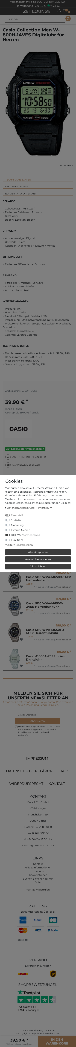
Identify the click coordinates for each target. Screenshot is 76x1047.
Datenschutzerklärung (30, 771)
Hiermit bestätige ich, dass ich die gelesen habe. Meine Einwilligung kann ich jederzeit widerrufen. (39, 731)
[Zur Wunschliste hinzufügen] (21, 586)
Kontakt (56, 784)
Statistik (16, 520)
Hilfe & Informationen (38, 867)
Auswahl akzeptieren (38, 559)
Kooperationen (38, 875)
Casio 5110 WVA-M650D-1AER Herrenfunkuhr (48, 578)
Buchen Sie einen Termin (38, 878)
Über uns (38, 871)
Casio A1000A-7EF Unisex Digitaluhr (45, 658)
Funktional (17, 540)
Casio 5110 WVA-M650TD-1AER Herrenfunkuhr (45, 631)
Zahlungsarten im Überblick (38, 911)
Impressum (37, 758)
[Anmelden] (59, 10)
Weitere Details (16, 186)
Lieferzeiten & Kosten (38, 965)
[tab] (38, 178)
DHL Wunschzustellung (25, 535)
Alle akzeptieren (38, 552)
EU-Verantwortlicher (21, 193)
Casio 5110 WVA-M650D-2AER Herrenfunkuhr (44, 605)
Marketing (17, 525)
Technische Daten (18, 179)
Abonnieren (37, 721)
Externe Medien (20, 530)
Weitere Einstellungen (19, 544)
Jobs (38, 882)
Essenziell (17, 515)
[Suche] (68, 18)
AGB (64, 771)
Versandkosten (63, 587)
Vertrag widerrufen (38, 889)
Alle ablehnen (38, 566)
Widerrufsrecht (26, 784)
